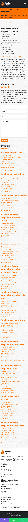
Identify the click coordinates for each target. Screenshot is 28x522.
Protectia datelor (7, 495)
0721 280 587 (17, 56)
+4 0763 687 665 (8, 472)
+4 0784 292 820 (8, 470)
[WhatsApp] (14, 520)
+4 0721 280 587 (7, 469)
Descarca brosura (7, 56)
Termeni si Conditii (7, 497)
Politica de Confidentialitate (9, 499)
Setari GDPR (6, 501)
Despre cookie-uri (7, 504)
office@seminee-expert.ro (11, 477)
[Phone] (23, 520)
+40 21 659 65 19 (7, 489)
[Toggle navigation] (25, 3)
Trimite (5, 141)
